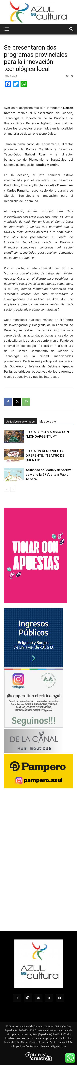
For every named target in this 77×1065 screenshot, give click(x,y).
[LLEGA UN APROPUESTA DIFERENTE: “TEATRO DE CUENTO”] (14, 455)
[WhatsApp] (26, 402)
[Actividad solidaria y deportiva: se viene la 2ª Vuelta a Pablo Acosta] (14, 474)
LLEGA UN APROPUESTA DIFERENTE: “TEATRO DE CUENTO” (45, 455)
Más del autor (48, 421)
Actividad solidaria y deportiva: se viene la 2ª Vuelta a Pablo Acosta (49, 474)
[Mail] (38, 998)
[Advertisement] (38, 96)
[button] (6, 29)
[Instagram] (28, 998)
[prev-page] (6, 489)
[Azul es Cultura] (38, 12)
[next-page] (12, 489)
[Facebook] (8, 402)
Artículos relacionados (20, 421)
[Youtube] (60, 998)
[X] (17, 402)
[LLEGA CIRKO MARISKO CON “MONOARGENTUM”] (14, 436)
